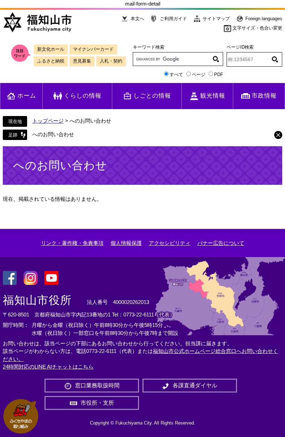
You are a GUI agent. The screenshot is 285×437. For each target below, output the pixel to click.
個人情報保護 (126, 243)
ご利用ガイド (173, 18)
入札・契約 (111, 61)
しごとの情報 (152, 95)
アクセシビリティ (169, 243)
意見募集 (82, 61)
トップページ (48, 121)
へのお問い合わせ (53, 134)
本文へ (137, 18)
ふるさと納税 (50, 61)
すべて (176, 74)
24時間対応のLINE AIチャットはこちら (48, 367)
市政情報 (264, 95)
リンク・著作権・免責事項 (72, 243)
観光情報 (212, 95)
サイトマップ (216, 18)
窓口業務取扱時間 (97, 385)
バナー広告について (220, 243)
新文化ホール (50, 49)
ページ (198, 74)
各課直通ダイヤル (195, 385)
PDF (218, 74)
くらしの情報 (82, 95)
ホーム (26, 95)
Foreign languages (263, 18)
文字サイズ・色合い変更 (257, 28)
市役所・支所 (97, 403)
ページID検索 (240, 47)
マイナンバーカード (93, 49)
